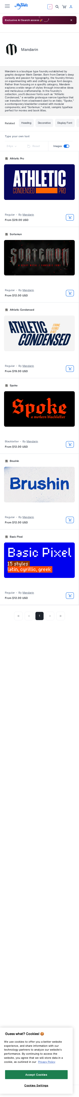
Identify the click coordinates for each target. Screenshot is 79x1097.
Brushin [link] (14, 461)
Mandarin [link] (28, 214)
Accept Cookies (36, 1075)
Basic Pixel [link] (16, 536)
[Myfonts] (21, 8)
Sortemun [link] (16, 234)
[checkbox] (66, 146)
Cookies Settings (36, 1085)
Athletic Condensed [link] (22, 309)
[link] (64, 6)
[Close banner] (71, 20)
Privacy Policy (46, 1062)
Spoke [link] (14, 385)
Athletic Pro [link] (17, 158)
